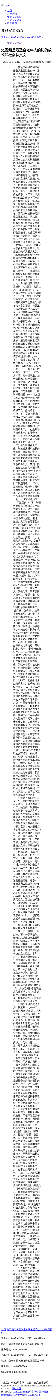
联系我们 (12, 23)
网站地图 (16, 1388)
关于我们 (12, 13)
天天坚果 (27, 1395)
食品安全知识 (14, 17)
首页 (9, 10)
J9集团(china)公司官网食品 (27, 1391)
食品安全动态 (14, 20)
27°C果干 (37, 1395)
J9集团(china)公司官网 (12, 37)
